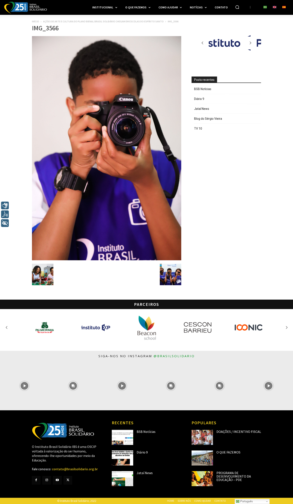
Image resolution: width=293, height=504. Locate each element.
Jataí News (201, 108)
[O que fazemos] (202, 458)
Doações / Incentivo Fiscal (238, 431)
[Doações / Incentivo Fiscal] (202, 437)
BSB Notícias (202, 89)
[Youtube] (57, 480)
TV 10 (198, 128)
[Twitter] (68, 480)
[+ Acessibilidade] (5, 223)
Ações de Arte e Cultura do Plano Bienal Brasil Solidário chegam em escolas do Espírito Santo (103, 21)
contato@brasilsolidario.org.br (75, 469)
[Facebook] (36, 480)
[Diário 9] (122, 458)
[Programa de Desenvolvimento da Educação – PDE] (202, 478)
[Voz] (5, 214)
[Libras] (5, 205)
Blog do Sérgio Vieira (208, 118)
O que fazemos (228, 452)
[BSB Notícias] (122, 437)
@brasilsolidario (174, 356)
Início (35, 21)
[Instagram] (46, 480)
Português (246, 501)
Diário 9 (199, 99)
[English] (274, 7)
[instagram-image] (24, 385)
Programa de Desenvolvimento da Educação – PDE (233, 476)
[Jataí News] (122, 478)
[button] (237, 7)
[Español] (284, 7)
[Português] (265, 7)
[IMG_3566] (106, 259)
